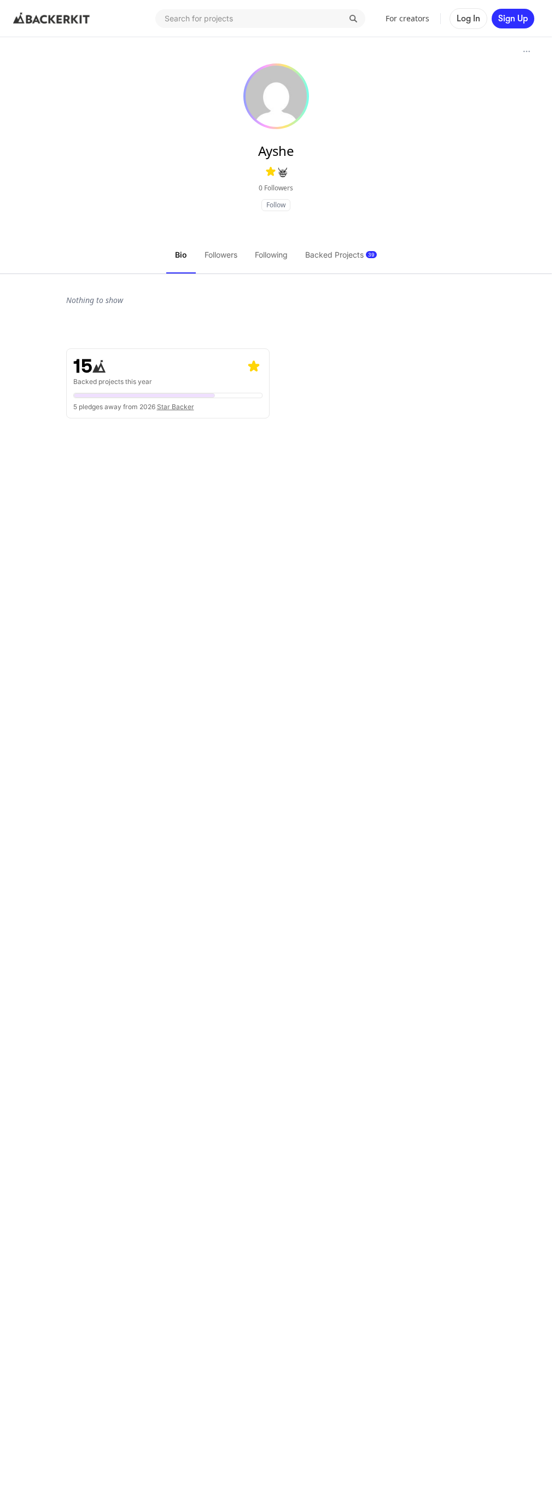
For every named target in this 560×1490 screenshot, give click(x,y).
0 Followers (276, 188)
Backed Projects (340, 254)
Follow (275, 204)
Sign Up (513, 19)
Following (271, 254)
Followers (221, 254)
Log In (468, 19)
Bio (181, 254)
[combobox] (260, 18)
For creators (407, 18)
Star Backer (175, 407)
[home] (51, 18)
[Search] (353, 18)
